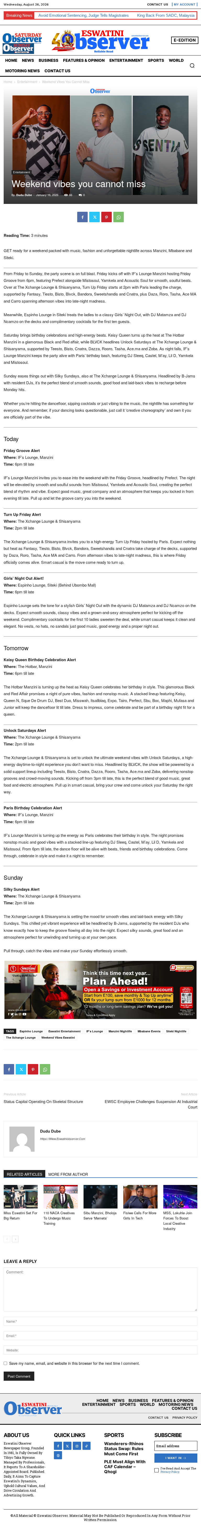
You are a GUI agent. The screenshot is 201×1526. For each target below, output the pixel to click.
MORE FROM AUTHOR (68, 1174)
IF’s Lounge (94, 1031)
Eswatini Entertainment (64, 1031)
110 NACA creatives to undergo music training (59, 1218)
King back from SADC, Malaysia (165, 15)
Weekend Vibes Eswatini (58, 1037)
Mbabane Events (149, 1031)
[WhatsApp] (118, 217)
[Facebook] (82, 217)
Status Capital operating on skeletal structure (43, 1101)
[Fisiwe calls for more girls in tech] (140, 1196)
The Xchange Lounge (21, 1037)
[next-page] (15, 1239)
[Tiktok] (86, 1446)
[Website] (58, 1455)
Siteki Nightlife (176, 1031)
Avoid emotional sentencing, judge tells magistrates (83, 15)
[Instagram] (77, 1446)
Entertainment (27, 81)
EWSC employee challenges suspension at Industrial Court (151, 1104)
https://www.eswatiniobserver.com (62, 1139)
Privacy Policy (170, 1472)
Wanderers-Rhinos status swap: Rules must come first (123, 1448)
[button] (192, 65)
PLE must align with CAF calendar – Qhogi (125, 1466)
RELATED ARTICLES (24, 1174)
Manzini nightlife (120, 1031)
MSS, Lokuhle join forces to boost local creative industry (177, 1220)
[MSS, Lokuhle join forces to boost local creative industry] (180, 1196)
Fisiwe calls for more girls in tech (139, 1215)
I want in (173, 1458)
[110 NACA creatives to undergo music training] (60, 1196)
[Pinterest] (106, 217)
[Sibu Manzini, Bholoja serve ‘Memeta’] (100, 1196)
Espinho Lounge (31, 1031)
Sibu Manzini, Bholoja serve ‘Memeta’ (99, 1215)
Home (8, 81)
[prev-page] (7, 1239)
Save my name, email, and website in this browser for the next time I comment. (74, 1363)
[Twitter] (94, 217)
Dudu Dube (24, 195)
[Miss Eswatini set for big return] (21, 1196)
